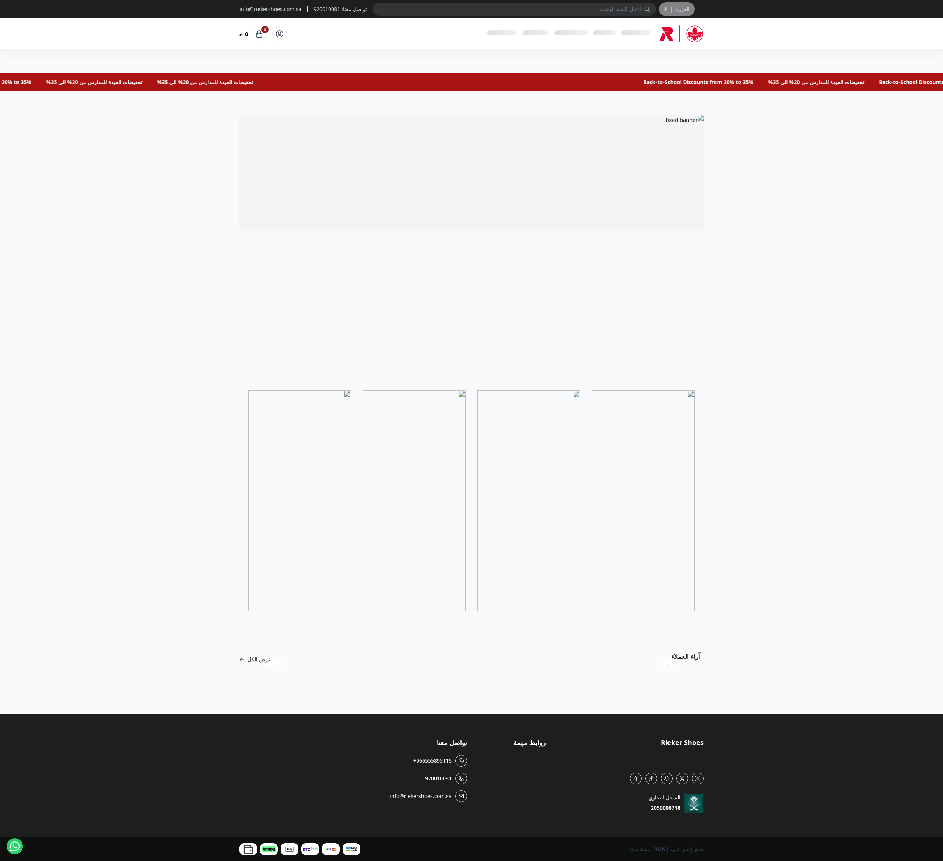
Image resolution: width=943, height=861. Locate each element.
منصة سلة (640, 849)
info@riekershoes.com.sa (270, 9)
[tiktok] (651, 778)
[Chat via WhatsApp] (15, 846)
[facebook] (636, 778)
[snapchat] (667, 778)
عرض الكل (259, 659)
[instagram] (698, 778)
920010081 (326, 9)
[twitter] (682, 778)
